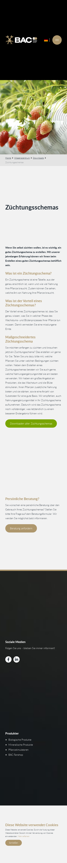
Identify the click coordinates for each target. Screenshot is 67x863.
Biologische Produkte (19, 739)
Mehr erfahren (23, 836)
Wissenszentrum (22, 157)
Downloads (38, 157)
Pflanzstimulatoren (18, 749)
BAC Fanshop (15, 754)
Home (8, 157)
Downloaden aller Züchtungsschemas (31, 423)
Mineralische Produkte (20, 744)
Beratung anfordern (21, 528)
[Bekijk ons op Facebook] (8, 659)
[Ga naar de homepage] (21, 39)
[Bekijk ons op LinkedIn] (16, 659)
